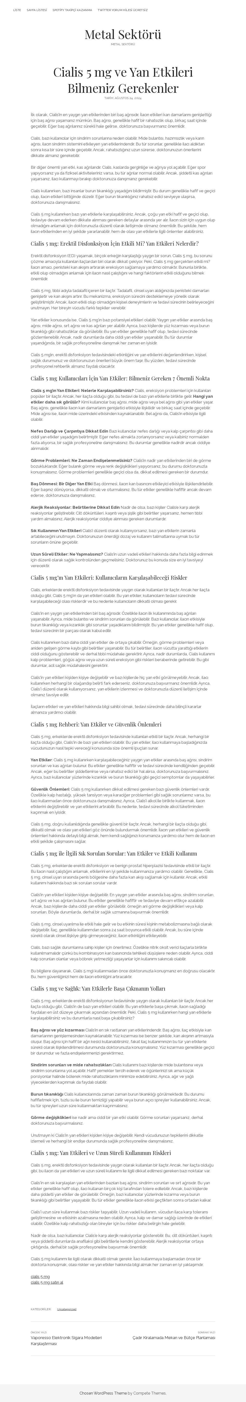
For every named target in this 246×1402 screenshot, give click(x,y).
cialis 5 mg (40, 1276)
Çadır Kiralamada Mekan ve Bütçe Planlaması (174, 1337)
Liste (17, 10)
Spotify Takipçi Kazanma (72, 10)
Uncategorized (66, 1309)
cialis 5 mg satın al (47, 1282)
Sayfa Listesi (37, 10)
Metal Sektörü (123, 34)
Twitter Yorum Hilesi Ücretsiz (123, 10)
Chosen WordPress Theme (103, 1393)
